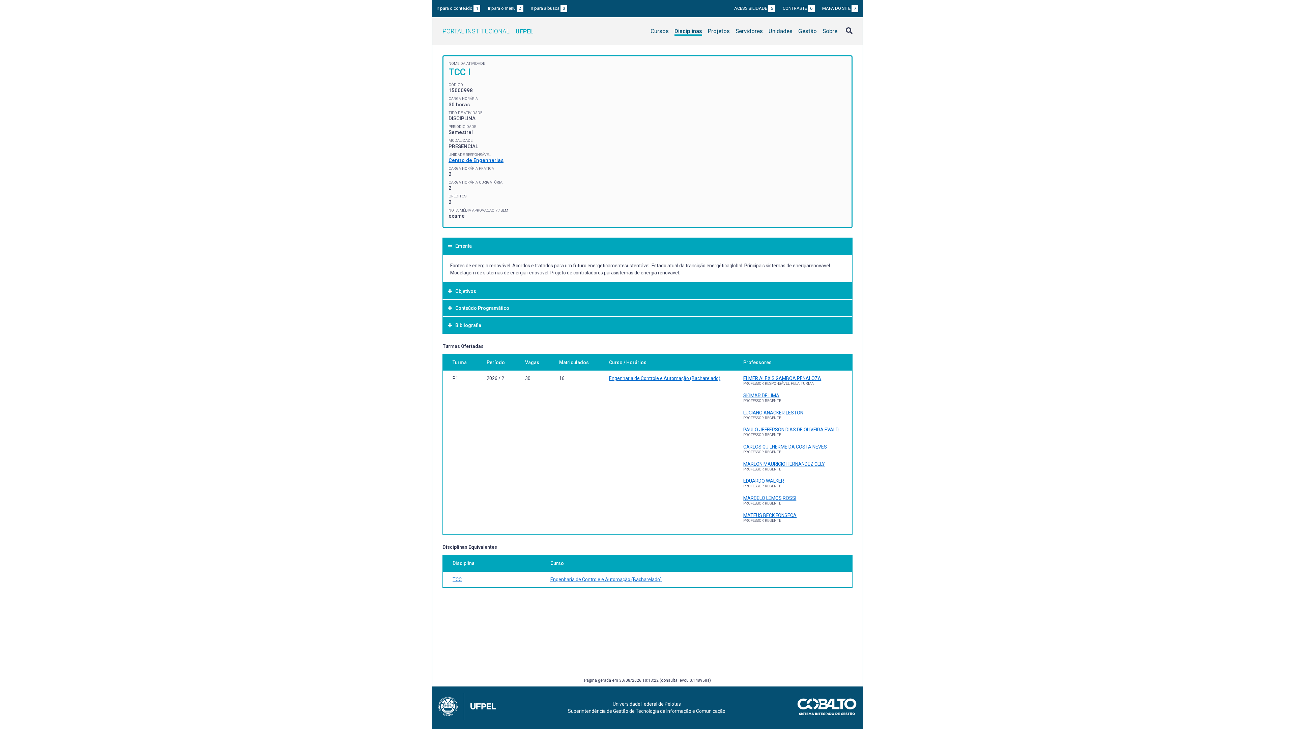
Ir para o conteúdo (457, 8)
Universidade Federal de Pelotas (647, 704)
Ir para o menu (504, 8)
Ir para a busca (548, 8)
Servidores (749, 31)
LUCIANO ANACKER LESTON (773, 412)
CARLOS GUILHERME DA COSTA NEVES (785, 447)
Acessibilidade (753, 8)
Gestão (807, 31)
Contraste (798, 8)
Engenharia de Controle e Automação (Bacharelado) (664, 378)
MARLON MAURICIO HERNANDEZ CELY (784, 464)
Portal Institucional (488, 31)
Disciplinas (688, 31)
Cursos (660, 31)
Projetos (719, 31)
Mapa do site (839, 8)
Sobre (830, 31)
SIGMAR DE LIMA (761, 395)
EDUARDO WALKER (763, 481)
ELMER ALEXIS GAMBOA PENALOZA (782, 378)
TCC (457, 579)
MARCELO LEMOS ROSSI (769, 498)
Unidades (781, 31)
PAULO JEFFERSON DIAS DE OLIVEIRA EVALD (791, 429)
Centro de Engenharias (476, 160)
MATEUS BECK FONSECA (770, 515)
